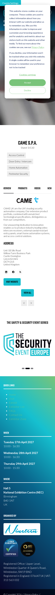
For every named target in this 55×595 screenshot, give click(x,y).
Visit (11, 398)
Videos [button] (37, 188)
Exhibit (13, 402)
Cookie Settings (10, 3)
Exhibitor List (16, 406)
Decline (27, 90)
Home (12, 394)
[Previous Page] (24, 303)
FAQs (12, 410)
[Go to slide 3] (27, 368)
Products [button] (22, 188)
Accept (27, 82)
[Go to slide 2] (23, 368)
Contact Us (15, 414)
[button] (12, 282)
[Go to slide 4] (32, 368)
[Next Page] (31, 303)
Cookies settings (27, 74)
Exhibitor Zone (17, 419)
